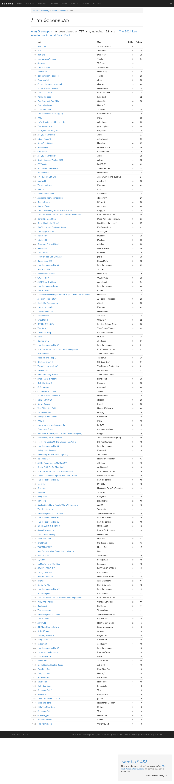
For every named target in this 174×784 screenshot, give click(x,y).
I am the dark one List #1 (48, 265)
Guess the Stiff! (134, 761)
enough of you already (47, 416)
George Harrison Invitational (50, 84)
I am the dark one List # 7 (49, 589)
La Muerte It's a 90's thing (49, 563)
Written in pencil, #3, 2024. (49, 614)
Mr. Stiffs (41, 484)
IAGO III (41, 420)
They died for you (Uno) (48, 366)
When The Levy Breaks (48, 374)
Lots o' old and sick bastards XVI (52, 425)
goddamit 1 (42, 643)
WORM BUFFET (45, 547)
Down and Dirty (44, 538)
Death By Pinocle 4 (46, 635)
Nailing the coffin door (47, 450)
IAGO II (41, 189)
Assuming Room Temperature (50, 197)
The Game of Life (45, 311)
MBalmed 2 (42, 239)
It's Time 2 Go (44, 458)
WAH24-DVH (43, 370)
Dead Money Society (46, 534)
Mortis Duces (43, 353)
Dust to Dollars (44, 202)
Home (35, 10)
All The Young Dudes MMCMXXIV (52, 462)
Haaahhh (41, 492)
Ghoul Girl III (43, 319)
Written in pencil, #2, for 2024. (50, 513)
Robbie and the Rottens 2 (49, 168)
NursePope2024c (45, 143)
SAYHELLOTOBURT (46, 568)
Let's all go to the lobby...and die (51, 122)
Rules (19, 3)
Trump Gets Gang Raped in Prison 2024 (55, 210)
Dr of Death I (43, 542)
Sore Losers (43, 147)
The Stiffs (30, 3)
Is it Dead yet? (44, 593)
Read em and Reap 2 (47, 357)
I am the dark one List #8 (48, 521)
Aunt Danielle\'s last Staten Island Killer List (56, 551)
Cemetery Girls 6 (45, 690)
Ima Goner (42, 71)
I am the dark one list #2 (48, 286)
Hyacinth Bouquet (45, 576)
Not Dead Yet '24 (45, 399)
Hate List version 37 (46, 719)
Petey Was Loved (45, 105)
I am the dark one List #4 (48, 446)
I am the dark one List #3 (48, 517)
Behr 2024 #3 (43, 555)
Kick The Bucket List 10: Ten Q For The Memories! (59, 214)
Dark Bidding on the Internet (50, 437)
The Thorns (43, 252)
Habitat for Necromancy (48, 303)
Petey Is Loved (44, 673)
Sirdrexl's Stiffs (44, 269)
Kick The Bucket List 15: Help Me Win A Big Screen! (60, 597)
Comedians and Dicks (47, 391)
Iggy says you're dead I (48, 59)
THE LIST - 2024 (45, 92)
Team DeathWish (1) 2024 (49, 698)
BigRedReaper (44, 631)
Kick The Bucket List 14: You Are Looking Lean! (58, 349)
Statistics (54, 3)
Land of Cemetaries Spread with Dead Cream (57, 475)
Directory (45, 10)
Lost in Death (43, 618)
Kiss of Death (43, 290)
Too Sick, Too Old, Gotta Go (50, 256)
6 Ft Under (42, 151)
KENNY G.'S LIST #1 (46, 324)
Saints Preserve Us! (46, 530)
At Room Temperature (47, 298)
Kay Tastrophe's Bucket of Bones (52, 227)
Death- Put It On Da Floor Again (51, 467)
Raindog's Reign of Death (49, 244)
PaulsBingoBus (44, 669)
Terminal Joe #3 (44, 610)
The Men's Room (45, 723)
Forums (74, 3)
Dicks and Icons (44, 702)
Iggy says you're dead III (48, 75)
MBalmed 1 (42, 235)
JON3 (40, 50)
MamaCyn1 (42, 660)
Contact (85, 3)
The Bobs (42, 328)
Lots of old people (45, 307)
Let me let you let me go (48, 652)
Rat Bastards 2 (44, 677)
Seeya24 (41, 63)
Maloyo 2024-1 (44, 694)
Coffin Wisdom (44, 387)
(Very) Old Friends (45, 601)
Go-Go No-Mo (44, 585)
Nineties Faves (44, 206)
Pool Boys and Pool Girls (48, 101)
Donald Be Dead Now (47, 218)
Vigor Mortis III (44, 80)
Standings (42, 3)
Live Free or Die (44, 656)
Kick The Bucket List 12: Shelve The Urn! (55, 471)
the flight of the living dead (49, 130)
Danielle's (42, 500)
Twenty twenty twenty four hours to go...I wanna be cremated (64, 294)
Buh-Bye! (41, 54)
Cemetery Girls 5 (45, 711)
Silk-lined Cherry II (45, 362)
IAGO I (40, 117)
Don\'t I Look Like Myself (48, 223)
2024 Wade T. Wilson (47, 282)
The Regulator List (45, 509)
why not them (43, 277)
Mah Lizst (42, 46)
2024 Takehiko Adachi (47, 378)
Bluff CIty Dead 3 (45, 383)
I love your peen (44, 109)
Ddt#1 (40, 336)
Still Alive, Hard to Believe (48, 627)
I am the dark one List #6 (48, 648)
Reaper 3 (42, 488)
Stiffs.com (7, 3)
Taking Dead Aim (45, 572)
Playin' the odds (44, 96)
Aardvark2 (42, 622)
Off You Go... (43, 164)
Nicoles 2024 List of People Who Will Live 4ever (58, 505)
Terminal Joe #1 (44, 67)
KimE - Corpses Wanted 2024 (50, 160)
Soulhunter (42, 681)
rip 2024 (41, 580)
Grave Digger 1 (44, 715)
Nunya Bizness (44, 404)
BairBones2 (42, 606)
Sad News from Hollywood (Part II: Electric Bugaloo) (60, 433)
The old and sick (45, 185)
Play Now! (97, 3)
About (64, 3)
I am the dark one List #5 (48, 345)
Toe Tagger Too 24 (46, 231)
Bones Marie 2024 (45, 261)
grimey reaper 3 (44, 138)
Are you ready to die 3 (47, 155)
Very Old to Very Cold (47, 408)
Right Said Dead (45, 686)
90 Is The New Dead (46, 707)
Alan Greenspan (59, 10)
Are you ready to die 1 (47, 134)
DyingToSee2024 (45, 639)
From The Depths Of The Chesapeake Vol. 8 (57, 441)
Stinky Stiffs (42, 248)
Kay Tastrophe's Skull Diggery (50, 113)
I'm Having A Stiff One (47, 176)
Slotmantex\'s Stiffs (46, 193)
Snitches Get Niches (46, 273)
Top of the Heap (44, 332)
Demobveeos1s (44, 412)
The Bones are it (45, 126)
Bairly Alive (42, 496)
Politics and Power (45, 429)
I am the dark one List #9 (48, 479)
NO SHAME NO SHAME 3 (49, 395)
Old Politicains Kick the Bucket (50, 664)
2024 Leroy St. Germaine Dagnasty (53, 454)
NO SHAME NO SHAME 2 (49, 526)
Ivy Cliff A (41, 559)
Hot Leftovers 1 (44, 172)
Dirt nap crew (43, 340)
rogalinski (42, 181)
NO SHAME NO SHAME (48, 88)
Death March (43, 315)
